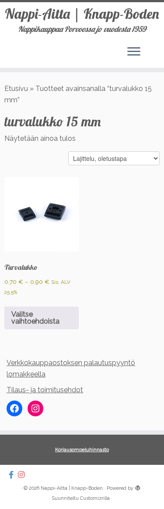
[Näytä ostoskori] (151, 49)
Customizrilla (95, 498)
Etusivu (16, 88)
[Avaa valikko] (133, 52)
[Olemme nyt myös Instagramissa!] (23, 474)
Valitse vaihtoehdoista (35, 317)
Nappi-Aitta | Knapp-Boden (82, 13)
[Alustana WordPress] (138, 487)
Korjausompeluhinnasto (82, 450)
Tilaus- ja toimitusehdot (45, 390)
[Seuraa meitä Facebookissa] (13, 474)
